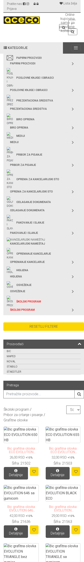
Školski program (28, 301)
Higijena (22, 270)
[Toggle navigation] (76, 47)
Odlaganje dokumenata (33, 202)
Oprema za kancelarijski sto (37, 179)
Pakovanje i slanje (30, 222)
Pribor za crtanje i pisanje (23, 415)
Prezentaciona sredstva (34, 100)
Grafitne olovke (16, 420)
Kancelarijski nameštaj (27, 243)
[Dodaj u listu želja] (34, 471)
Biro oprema (25, 119)
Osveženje (24, 285)
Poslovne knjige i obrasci (35, 77)
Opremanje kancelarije (33, 253)
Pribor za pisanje (29, 154)
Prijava (12, 9)
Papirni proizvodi (29, 57)
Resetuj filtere (44, 326)
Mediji (20, 135)
